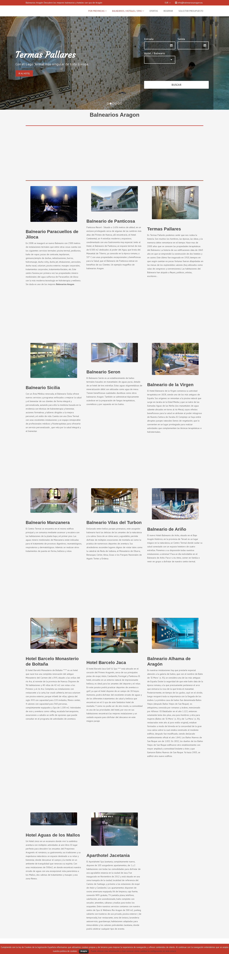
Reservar (168, 10)
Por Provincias (96, 10)
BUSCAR (176, 81)
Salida (181, 35)
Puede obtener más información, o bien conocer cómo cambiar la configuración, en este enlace (133, 951)
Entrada (148, 35)
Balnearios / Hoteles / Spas (127, 10)
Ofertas (153, 10)
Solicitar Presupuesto (191, 10)
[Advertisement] (114, 145)
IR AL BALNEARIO (30, 70)
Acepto (84, 951)
